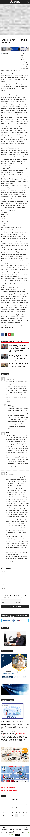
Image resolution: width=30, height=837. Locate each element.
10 (3, 810)
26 (12, 815)
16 (26, 810)
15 (23, 810)
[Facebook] (2, 334)
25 (7, 815)
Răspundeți (8, 401)
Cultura (3, 348)
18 (7, 812)
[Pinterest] (9, 334)
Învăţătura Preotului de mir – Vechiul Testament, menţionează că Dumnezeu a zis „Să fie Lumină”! (19, 365)
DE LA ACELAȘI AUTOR (18, 341)
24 (3, 815)
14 (19, 810)
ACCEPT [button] (17, 834)
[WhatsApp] (12, 334)
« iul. (2, 820)
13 (16, 810)
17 (3, 812)
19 (12, 812)
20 (16, 812)
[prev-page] (2, 370)
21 (19, 812)
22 (23, 812)
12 (12, 810)
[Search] (28, 2)
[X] (6, 334)
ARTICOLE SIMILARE (6, 341)
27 (16, 815)
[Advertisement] (15, 19)
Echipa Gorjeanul (8, 44)
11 (7, 810)
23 (26, 812)
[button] (2, 2)
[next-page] (4, 370)
